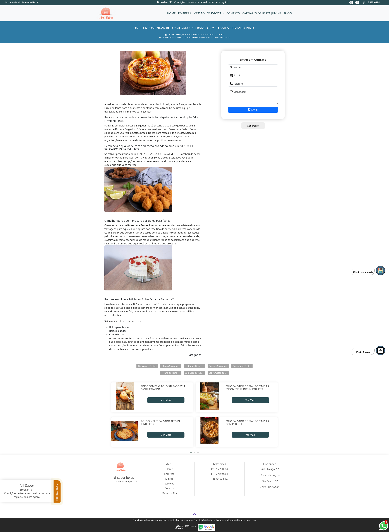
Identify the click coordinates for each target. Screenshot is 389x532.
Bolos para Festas (147, 366)
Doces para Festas (242, 366)
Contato (233, 13)
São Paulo (253, 125)
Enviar (254, 109)
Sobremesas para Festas (219, 372)
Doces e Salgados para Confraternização (219, 366)
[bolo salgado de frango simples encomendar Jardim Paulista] (209, 396)
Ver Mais (166, 400)
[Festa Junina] (380, 350)
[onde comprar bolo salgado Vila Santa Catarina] (125, 396)
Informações (57, 493)
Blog (288, 13)
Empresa (184, 13)
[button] (191, 452)
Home (171, 13)
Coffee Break (194, 366)
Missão (199, 13)
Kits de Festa (170, 372)
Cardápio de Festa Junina (262, 13)
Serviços (214, 13)
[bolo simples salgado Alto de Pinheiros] (125, 431)
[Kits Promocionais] (380, 270)
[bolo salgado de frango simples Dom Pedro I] (209, 431)
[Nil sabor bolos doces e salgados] (106, 13)
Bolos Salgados (171, 366)
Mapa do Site (169, 493)
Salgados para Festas (195, 372)
